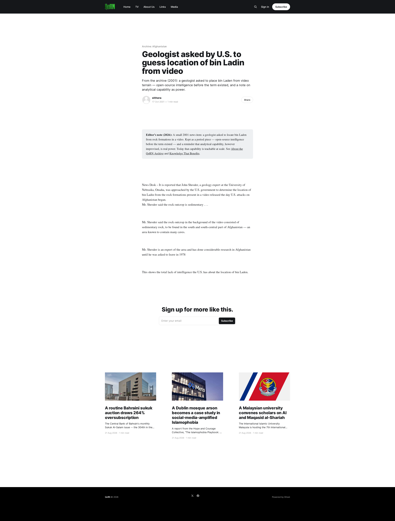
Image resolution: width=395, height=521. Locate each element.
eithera (156, 97)
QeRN (107, 497)
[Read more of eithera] (146, 100)
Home (126, 6)
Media (174, 6)
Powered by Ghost (281, 497)
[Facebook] (198, 495)
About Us (149, 6)
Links (163, 6)
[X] (192, 495)
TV (137, 6)
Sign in (265, 6)
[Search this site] (255, 6)
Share (247, 99)
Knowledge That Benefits (184, 153)
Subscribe (281, 6)
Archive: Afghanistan (154, 46)
